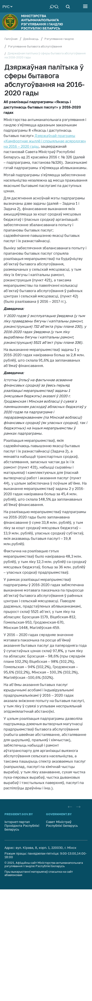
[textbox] (7, 6)
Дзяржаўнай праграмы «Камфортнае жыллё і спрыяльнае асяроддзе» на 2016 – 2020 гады (45, 141)
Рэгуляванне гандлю (59, 39)
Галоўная (10, 39)
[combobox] (7, 6)
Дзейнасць (31, 39)
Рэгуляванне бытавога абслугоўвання (35, 46)
